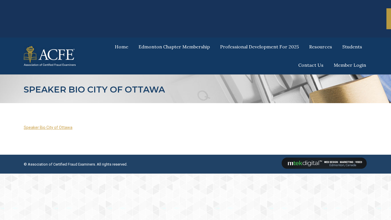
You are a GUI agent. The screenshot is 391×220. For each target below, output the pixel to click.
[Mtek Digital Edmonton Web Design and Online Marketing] (324, 167)
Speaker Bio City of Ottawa (48, 127)
